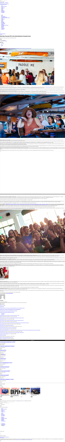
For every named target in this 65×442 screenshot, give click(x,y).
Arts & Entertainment (4, 6)
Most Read (2, 314)
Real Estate (2, 11)
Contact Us (2, 417)
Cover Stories (3, 23)
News (2, 5)
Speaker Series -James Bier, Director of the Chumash (7, 346)
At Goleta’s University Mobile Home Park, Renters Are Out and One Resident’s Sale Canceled (12, 332)
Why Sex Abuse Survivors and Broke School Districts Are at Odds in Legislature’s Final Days (12, 320)
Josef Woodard (4, 338)
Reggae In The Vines (3, 358)
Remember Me (3, 404)
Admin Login (3, 425)
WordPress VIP (30, 439)
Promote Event (3, 411)
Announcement (2, 326)
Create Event (3, 28)
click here (17, 439)
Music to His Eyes (2, 306)
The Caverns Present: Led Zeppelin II (5, 371)
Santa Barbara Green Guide (4, 25)
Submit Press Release (4, 418)
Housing (1, 333)
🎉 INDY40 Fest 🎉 (2, 354)
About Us (2, 27)
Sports (2, 9)
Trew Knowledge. (23, 439)
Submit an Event (2, 2)
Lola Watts (4, 40)
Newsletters (6, 2)
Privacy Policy (2, 437)
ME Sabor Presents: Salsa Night (4, 375)
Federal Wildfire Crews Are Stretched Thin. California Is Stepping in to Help (9, 315)
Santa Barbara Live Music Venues (5, 17)
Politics (1, 321)
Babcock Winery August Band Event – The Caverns (6, 379)
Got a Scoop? (5, 4)
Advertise (2, 26)
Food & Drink (3, 7)
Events (2, 20)
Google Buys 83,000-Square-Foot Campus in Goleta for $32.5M (8, 327)
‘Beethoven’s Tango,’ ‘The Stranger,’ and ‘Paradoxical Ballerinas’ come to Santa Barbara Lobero (10, 309)
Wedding (2, 24)
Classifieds (2, 12)
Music (1, 338)
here (19, 400)
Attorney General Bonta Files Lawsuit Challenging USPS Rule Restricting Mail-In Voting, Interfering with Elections (14, 322)
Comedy (1, 34)
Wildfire (1, 316)
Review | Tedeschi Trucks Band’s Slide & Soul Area (6, 337)
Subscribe (1, 4)
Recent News (3, 313)
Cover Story (2, 415)
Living (2, 18)
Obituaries (2, 10)
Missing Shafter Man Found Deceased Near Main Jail (6, 325)
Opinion (2, 8)
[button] (5, 392)
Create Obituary (3, 424)
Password (1, 403)
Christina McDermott (5, 333)
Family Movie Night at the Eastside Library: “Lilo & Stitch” (7, 342)
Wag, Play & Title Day (3, 350)
